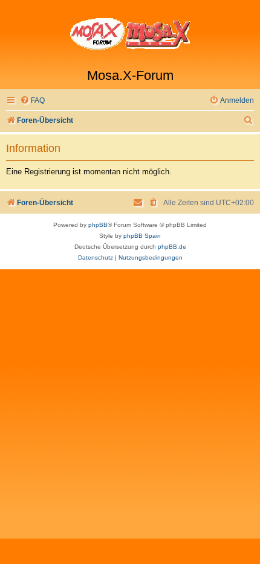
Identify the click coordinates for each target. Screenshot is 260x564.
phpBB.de (172, 246)
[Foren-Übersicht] (130, 34)
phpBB (98, 224)
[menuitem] (32, 101)
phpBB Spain (142, 235)
